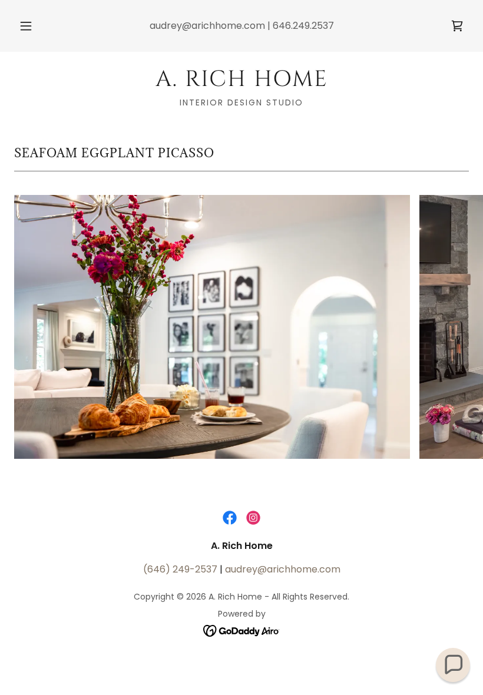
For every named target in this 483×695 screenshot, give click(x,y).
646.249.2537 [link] (303, 25)
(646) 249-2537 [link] (180, 569)
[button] (34, 26)
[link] (457, 26)
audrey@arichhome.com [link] (207, 25)
